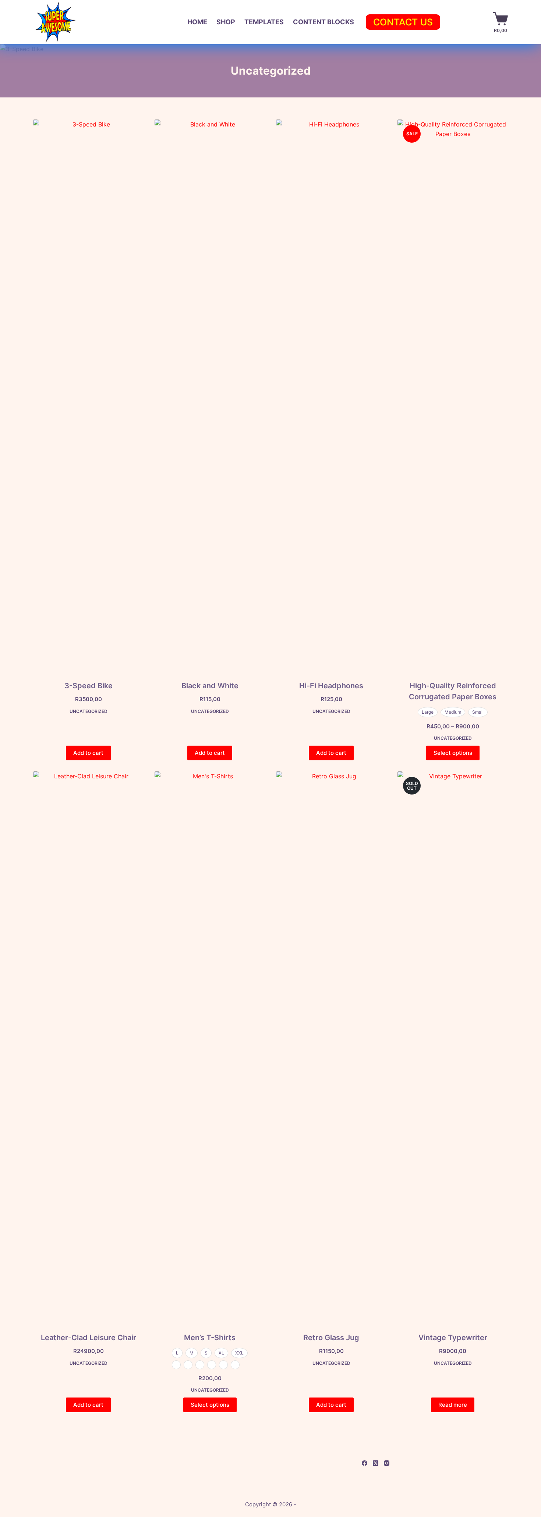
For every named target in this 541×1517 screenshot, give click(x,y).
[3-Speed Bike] (88, 395)
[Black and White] (210, 395)
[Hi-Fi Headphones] (331, 395)
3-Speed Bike (88, 685)
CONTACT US (403, 22)
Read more (452, 1404)
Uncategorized (88, 711)
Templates (264, 22)
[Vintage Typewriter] (452, 1047)
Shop (225, 22)
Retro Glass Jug (331, 1337)
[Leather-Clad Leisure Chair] (88, 1047)
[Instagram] (386, 1463)
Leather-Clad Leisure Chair (88, 1337)
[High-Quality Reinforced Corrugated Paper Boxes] (452, 395)
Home (197, 22)
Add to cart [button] (88, 752)
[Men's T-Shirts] (210, 1047)
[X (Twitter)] (375, 1463)
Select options (453, 752)
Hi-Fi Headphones (331, 685)
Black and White (209, 685)
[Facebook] (364, 1463)
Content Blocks (323, 22)
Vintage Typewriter (452, 1337)
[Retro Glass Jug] (331, 1047)
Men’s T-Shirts (210, 1337)
